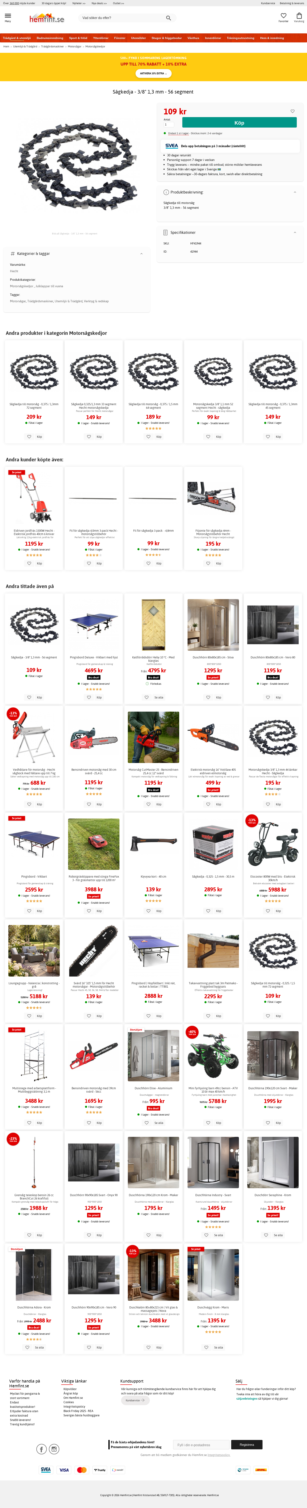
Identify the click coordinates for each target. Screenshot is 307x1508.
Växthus (193, 38)
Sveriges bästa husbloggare (81, 1415)
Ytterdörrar (100, 38)
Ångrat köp (70, 1393)
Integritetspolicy (74, 1406)
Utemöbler (138, 38)
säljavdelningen (247, 1398)
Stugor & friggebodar (167, 38)
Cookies (68, 1402)
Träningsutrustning (240, 38)
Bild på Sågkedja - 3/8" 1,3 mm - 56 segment (74, 233)
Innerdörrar (213, 38)
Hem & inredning (272, 38)
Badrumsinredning (50, 38)
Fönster (119, 38)
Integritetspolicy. (219, 1455)
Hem (6, 46)
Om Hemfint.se (73, 1398)
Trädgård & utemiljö (17, 38)
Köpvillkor (70, 1389)
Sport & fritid (78, 38)
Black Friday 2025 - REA (78, 1411)
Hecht (14, 271)
